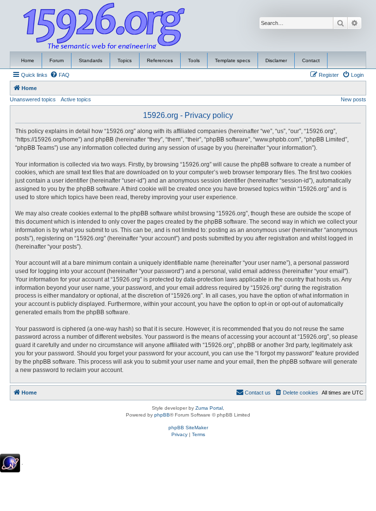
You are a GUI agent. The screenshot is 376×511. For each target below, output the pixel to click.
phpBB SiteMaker (188, 427)
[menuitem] (60, 75)
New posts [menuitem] (353, 99)
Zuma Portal (209, 408)
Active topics (76, 99)
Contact (311, 60)
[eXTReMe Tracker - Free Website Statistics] (10, 463)
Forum (56, 60)
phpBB (162, 415)
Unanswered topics (33, 99)
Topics (125, 60)
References (160, 60)
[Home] (104, 25)
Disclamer (276, 60)
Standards (90, 60)
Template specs (232, 60)
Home (27, 60)
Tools (194, 60)
